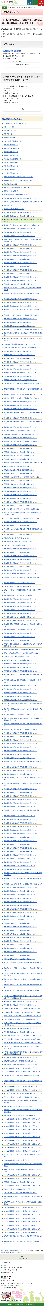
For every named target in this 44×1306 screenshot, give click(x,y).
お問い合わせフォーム (23, 65)
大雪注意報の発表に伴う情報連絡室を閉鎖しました (20, 1005)
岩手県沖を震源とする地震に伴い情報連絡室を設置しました (23, 1093)
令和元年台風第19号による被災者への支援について (20, 180)
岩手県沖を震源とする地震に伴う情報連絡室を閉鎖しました (23, 1097)
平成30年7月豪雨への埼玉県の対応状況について (19, 187)
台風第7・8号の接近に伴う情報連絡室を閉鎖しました (21, 1115)
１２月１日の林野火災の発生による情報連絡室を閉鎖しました (23, 963)
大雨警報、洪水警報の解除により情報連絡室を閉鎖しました (23, 884)
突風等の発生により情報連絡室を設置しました (19, 466)
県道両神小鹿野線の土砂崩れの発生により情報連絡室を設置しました (23, 704)
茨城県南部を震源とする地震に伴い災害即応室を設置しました (23, 384)
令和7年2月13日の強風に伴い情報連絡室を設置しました (22, 649)
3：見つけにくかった (12, 103)
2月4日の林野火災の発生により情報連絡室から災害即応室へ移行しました (22, 1024)
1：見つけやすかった (12, 98)
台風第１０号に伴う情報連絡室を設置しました (19, 586)
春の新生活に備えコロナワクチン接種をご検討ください (22, 225)
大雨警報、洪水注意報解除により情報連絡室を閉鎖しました (23, 315)
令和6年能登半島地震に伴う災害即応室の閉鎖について (21, 434)
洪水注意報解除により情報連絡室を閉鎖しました (19, 216)
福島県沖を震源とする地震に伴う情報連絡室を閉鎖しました (23, 202)
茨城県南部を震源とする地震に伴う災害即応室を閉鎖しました (23, 390)
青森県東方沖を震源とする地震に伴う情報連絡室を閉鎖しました (23, 980)
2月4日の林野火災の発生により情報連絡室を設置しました (22, 1016)
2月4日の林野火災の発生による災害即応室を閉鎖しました (22, 1035)
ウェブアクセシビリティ (9, 1265)
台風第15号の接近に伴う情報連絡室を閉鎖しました (20, 1193)
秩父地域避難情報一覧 (11, 173)
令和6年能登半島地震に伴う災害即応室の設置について (21, 348)
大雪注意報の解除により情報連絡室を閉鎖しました (20, 372)
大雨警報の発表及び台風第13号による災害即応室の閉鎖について (22, 289)
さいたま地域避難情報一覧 (12, 141)
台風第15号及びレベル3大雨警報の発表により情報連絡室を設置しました (23, 1197)
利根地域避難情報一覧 (11, 166)
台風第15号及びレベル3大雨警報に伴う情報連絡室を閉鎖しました (23, 1203)
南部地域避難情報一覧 (11, 145)
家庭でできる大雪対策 (11, 191)
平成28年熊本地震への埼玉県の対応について (18, 177)
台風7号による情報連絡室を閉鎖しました (17, 545)
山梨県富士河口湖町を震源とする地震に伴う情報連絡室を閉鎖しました (23, 1111)
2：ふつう (8, 91)
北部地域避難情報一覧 (11, 170)
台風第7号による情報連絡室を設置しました (18, 541)
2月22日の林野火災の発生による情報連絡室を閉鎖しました (23, 1043)
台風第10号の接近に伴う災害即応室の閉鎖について (20, 595)
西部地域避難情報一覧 (11, 162)
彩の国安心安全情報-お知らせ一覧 (15, 123)
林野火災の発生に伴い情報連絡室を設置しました (19, 656)
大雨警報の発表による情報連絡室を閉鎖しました (19, 484)
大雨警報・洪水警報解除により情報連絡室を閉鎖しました (22, 477)
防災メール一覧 (9, 127)
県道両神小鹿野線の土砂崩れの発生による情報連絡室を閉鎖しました (23, 710)
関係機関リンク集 (7, 1272)
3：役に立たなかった (12, 93)
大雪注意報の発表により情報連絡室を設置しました (20, 351)
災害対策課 (17, 51)
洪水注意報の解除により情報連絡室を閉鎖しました (20, 280)
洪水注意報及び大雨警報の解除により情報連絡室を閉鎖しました (23, 413)
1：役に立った (9, 89)
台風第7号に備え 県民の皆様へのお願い (16, 538)
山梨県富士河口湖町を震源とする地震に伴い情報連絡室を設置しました (23, 1102)
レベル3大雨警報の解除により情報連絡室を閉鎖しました (22, 1072)
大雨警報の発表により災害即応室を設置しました (19, 284)
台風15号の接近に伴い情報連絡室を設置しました (20, 1189)
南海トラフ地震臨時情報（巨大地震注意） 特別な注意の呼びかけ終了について (22, 514)
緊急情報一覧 (8, 205)
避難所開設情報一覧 (10, 137)
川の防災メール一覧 (10, 184)
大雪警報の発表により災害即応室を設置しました (19, 355)
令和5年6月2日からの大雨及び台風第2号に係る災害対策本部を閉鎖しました (22, 240)
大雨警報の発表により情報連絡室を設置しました (19, 326)
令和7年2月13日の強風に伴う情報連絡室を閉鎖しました (22, 653)
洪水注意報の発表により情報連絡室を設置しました (20, 198)
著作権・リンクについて (9, 1270)
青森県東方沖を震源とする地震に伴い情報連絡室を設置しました (23, 969)
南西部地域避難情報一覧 (12, 148)
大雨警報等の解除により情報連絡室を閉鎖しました (20, 559)
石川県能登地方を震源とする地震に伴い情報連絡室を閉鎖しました (23, 339)
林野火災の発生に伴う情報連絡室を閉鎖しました (19, 660)
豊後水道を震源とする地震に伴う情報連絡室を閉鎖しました (23, 398)
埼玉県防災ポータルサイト (12, 119)
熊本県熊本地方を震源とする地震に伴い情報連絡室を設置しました (23, 1156)
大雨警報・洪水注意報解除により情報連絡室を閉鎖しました (23, 441)
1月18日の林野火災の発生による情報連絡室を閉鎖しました (23, 1012)
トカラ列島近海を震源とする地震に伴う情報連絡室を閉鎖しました (23, 784)
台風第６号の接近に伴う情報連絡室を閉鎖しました (20, 1064)
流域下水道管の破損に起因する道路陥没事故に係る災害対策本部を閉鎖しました (23, 719)
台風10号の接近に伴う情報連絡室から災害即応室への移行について (22, 591)
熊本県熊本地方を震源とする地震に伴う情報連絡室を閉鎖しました (23, 1165)
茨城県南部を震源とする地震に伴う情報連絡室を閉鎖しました (23, 991)
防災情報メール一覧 (10, 130)
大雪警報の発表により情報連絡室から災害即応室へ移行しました (23, 675)
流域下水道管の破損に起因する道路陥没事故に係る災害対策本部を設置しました (23, 645)
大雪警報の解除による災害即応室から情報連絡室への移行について (23, 681)
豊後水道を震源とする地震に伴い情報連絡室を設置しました (23, 394)
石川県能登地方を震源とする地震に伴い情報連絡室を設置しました (23, 220)
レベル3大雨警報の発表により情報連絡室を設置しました (22, 1068)
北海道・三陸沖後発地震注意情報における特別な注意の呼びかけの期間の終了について (23, 997)
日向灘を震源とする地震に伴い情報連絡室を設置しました (22, 509)
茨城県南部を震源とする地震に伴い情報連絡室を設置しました (23, 986)
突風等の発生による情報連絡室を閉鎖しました (19, 470)
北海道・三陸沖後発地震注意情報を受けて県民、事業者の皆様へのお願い (23, 975)
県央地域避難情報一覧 (11, 155)
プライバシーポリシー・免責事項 (12, 1267)
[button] (30, 2)
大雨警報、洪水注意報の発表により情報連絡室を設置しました (23, 294)
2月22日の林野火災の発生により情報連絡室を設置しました (23, 1039)
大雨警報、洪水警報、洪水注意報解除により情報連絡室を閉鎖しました (23, 874)
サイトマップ (6, 1263)
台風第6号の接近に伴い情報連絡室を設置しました (20, 1061)
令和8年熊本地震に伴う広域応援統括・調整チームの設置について (23, 1170)
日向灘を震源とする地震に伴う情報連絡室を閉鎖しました (22, 518)
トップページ (4, 1250)
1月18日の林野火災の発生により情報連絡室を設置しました (23, 1008)
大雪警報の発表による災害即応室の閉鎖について (19, 358)
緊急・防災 (41, 4)
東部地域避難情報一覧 (11, 152)
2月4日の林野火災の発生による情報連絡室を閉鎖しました (22, 1019)
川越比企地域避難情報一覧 (12, 159)
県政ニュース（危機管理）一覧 (14, 209)
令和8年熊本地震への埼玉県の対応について (18, 1160)
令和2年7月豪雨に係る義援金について (16, 194)
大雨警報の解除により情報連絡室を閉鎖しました (19, 583)
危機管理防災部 (8, 51)
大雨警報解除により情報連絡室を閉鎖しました (19, 455)
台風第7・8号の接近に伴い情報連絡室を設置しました (21, 1106)
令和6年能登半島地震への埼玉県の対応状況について (21, 344)
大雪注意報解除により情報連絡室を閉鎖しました (19, 365)
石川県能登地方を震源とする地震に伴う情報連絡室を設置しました (23, 334)
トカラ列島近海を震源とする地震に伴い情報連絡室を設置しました (23, 779)
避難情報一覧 (8, 134)
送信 (22, 109)
